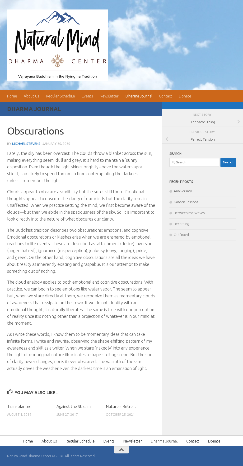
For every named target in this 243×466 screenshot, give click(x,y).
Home (12, 96)
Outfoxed (181, 235)
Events (87, 96)
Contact (165, 96)
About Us (31, 96)
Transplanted (19, 406)
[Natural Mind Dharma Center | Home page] (57, 45)
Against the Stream (73, 406)
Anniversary (183, 191)
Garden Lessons (186, 202)
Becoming (181, 224)
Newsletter (109, 96)
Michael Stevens (26, 144)
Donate (185, 96)
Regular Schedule (60, 96)
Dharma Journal (138, 96)
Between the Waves (189, 213)
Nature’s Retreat (121, 406)
